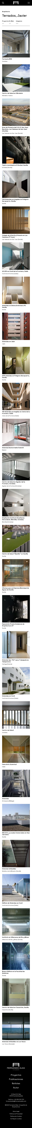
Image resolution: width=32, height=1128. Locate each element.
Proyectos (16, 1075)
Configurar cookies (16, 1118)
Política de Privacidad (16, 1114)
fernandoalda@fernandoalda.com (16, 1101)
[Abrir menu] (29, 3)
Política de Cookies (16, 1116)
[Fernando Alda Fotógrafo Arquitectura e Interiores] (16, 1066)
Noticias (16, 1083)
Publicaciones (16, 1079)
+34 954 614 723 (19, 1099)
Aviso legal (16, 1111)
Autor (16, 1087)
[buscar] (3, 3)
